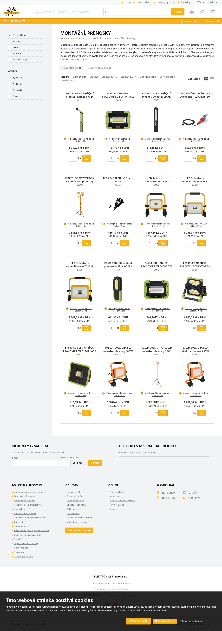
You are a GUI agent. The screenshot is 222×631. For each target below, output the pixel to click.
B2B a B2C (168, 497)
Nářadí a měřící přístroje (25, 513)
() (18, 78)
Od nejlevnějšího (148, 76)
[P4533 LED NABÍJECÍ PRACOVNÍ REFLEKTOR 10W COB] (118, 120)
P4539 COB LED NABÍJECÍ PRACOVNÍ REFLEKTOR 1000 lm (79, 351)
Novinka (16, 41)
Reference (168, 492)
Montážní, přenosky (125, 38)
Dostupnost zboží (75, 500)
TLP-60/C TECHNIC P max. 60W (118, 180)
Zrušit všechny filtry (98, 68)
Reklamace (72, 509)
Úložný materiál (21, 548)
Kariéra (113, 509)
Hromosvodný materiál (24, 500)
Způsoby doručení (75, 496)
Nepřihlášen (191, 21)
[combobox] (200, 2)
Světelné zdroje (21, 539)
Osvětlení (96, 38)
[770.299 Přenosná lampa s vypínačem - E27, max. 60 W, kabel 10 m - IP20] (194, 120)
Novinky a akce (117, 505)
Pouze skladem (20, 35)
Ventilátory (19, 552)
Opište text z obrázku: (69, 457)
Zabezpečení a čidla (23, 556)
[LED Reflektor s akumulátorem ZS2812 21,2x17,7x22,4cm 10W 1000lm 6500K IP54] (156, 205)
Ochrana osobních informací (80, 517)
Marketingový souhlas (77, 522)
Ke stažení (114, 496)
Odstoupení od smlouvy (79, 530)
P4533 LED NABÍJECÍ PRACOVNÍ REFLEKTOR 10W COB (118, 97)
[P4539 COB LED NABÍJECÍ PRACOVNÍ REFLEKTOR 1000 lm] (79, 374)
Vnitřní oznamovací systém (122, 500)
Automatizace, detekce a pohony (29, 492)
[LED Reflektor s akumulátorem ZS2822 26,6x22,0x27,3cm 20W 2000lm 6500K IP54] (194, 205)
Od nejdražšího (167, 76)
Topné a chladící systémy (26, 543)
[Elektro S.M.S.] (11, 11)
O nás (128, 2)
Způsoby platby (74, 492)
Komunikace (20, 509)
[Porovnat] (191, 11)
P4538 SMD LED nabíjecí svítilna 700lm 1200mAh (156, 95)
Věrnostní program (21, 59)
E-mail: (15, 458)
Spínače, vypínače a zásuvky (27, 535)
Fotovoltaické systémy (24, 496)
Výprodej (17, 53)
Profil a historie (117, 492)
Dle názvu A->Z (110, 76)
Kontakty (185, 2)
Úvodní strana (67, 38)
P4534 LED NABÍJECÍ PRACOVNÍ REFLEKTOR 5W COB (156, 267)
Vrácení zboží (73, 513)
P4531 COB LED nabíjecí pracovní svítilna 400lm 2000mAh (118, 267)
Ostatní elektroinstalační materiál (29, 517)
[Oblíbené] (202, 11)
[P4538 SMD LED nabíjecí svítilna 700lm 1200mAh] (156, 120)
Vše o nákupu (144, 2)
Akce (15, 47)
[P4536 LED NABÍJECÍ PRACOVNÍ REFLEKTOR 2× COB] (194, 289)
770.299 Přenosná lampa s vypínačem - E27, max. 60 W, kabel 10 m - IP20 (194, 97)
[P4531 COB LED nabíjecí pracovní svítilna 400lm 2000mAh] (118, 289)
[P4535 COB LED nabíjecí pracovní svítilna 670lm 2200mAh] (79, 120)
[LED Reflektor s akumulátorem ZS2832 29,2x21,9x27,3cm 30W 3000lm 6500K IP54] (79, 289)
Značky (193, 492)
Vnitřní (108, 38)
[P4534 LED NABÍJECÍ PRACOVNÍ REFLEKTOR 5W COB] (156, 289)
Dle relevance (79, 76)
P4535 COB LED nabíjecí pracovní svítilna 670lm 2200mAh (80, 97)
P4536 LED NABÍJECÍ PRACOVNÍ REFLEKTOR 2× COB (195, 267)
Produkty (18, 21)
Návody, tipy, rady (166, 2)
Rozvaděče (19, 526)
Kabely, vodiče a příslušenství (28, 505)
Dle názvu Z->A (129, 76)
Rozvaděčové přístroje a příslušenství (31, 530)
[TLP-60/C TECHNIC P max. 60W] (118, 205)
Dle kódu (94, 76)
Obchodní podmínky (76, 505)
